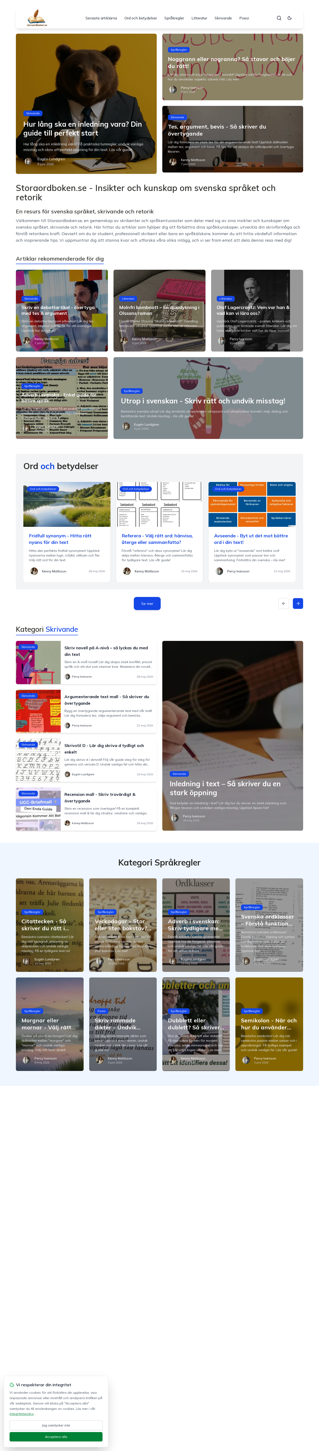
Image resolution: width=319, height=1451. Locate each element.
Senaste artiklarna (101, 18)
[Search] (279, 18)
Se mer (147, 603)
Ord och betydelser (140, 18)
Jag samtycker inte (56, 1425)
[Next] (298, 603)
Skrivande (223, 18)
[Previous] (283, 603)
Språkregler (174, 18)
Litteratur (199, 18)
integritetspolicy (21, 1414)
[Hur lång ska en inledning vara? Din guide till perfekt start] (86, 104)
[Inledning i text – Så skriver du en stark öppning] (232, 736)
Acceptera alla (56, 1437)
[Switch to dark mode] (289, 18)
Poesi (244, 18)
